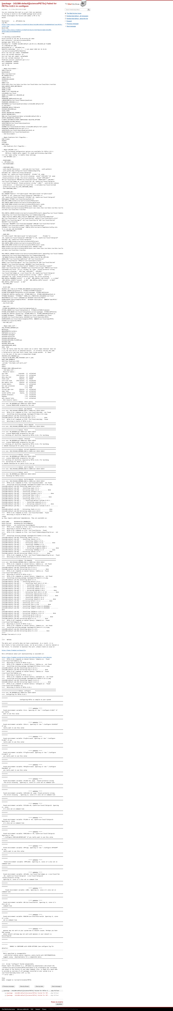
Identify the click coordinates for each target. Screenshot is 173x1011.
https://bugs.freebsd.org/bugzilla (14, 650)
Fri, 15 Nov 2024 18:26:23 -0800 (17, 9)
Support (38, 1009)
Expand (69, 21)
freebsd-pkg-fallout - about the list (77, 18)
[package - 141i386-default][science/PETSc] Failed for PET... (28, 993)
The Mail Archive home (74, 13)
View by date (39, 986)
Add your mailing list (23, 1009)
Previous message (8, 986)
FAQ (32, 1009)
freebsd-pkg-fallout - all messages (77, 16)
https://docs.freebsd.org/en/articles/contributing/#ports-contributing (27, 657)
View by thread (24, 986)
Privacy (44, 1009)
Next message (56, 986)
